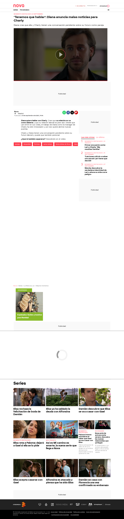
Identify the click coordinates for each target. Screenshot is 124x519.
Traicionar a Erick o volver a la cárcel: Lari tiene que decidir (96, 158)
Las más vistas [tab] (87, 137)
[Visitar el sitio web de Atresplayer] (99, 504)
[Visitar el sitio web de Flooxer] (108, 504)
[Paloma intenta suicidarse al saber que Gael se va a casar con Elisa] (86, 424)
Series (15, 10)
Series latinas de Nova (63, 144)
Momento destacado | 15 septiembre (95, 153)
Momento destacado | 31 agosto (95, 142)
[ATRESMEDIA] (19, 504)
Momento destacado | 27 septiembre (95, 165)
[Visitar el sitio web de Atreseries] (71, 504)
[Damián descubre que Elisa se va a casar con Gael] (95, 397)
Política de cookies (79, 512)
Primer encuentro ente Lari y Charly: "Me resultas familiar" (95, 147)
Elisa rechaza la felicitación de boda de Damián (27, 411)
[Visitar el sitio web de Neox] (52, 504)
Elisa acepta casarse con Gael (27, 481)
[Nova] (24, 6)
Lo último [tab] (100, 137)
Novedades (99, 431)
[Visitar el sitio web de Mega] (65, 504)
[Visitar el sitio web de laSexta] (46, 504)
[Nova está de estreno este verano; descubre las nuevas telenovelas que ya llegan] (103, 424)
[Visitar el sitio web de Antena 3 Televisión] (39, 504)
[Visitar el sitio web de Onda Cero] (77, 504)
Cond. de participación (93, 512)
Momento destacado (22, 440)
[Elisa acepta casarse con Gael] (29, 468)
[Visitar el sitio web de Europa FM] (84, 504)
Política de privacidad (65, 512)
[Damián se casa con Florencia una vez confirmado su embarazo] (95, 468)
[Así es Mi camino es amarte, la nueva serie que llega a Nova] (62, 429)
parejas (17, 144)
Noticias (37, 144)
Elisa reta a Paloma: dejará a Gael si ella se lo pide (28, 444)
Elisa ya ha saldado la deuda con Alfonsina (58, 410)
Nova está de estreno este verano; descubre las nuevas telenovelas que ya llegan (102, 438)
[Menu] (108, 9)
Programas (24, 10)
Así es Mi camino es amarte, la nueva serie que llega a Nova (61, 445)
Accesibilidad (75, 514)
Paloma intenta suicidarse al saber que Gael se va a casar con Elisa (86, 438)
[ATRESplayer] (105, 6)
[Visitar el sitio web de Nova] (58, 504)
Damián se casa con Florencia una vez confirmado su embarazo (94, 482)
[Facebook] (15, 113)
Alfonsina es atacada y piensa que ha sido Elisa (59, 481)
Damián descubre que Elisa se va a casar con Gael (94, 410)
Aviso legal (54, 512)
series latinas (47, 144)
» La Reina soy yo (28, 285)
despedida (27, 144)
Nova (15, 285)
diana (75, 144)
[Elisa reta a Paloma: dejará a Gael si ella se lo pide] (29, 429)
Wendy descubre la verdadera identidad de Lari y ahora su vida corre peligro (96, 171)
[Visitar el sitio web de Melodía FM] (90, 504)
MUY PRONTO (51, 440)
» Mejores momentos (42, 285)
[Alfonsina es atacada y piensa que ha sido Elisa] (62, 468)
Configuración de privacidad (60, 514)
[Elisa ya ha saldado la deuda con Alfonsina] (62, 397)
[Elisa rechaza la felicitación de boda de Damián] (29, 397)
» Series (19, 285)
